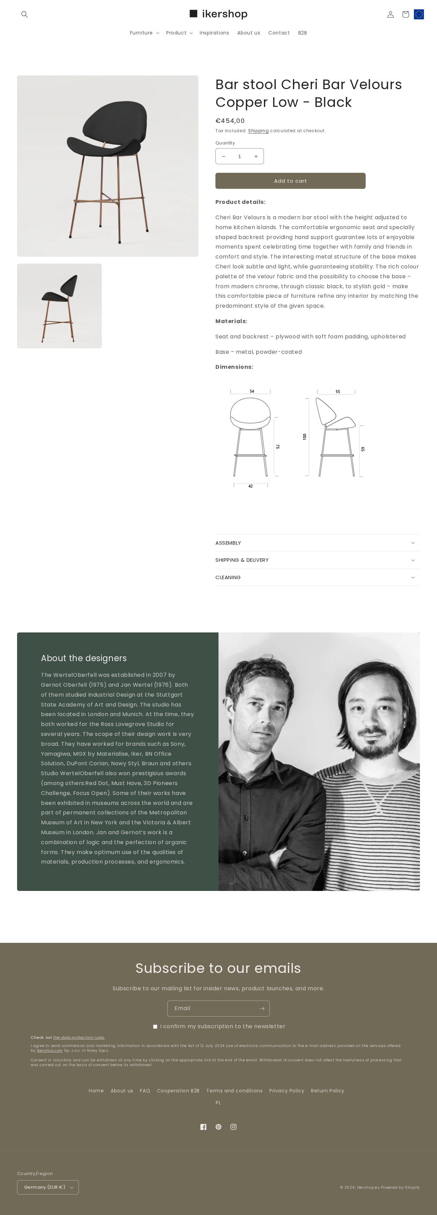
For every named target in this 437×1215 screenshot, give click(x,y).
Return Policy (327, 1090)
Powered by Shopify (400, 1187)
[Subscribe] (261, 1009)
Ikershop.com (50, 1050)
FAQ (145, 1090)
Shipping (258, 131)
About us (122, 1090)
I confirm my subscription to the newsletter (223, 1026)
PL (218, 1102)
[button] (24, 14)
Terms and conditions (234, 1090)
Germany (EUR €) (44, 1187)
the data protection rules (79, 1037)
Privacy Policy (286, 1090)
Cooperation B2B (178, 1090)
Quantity (225, 143)
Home (96, 1090)
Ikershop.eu (368, 1187)
